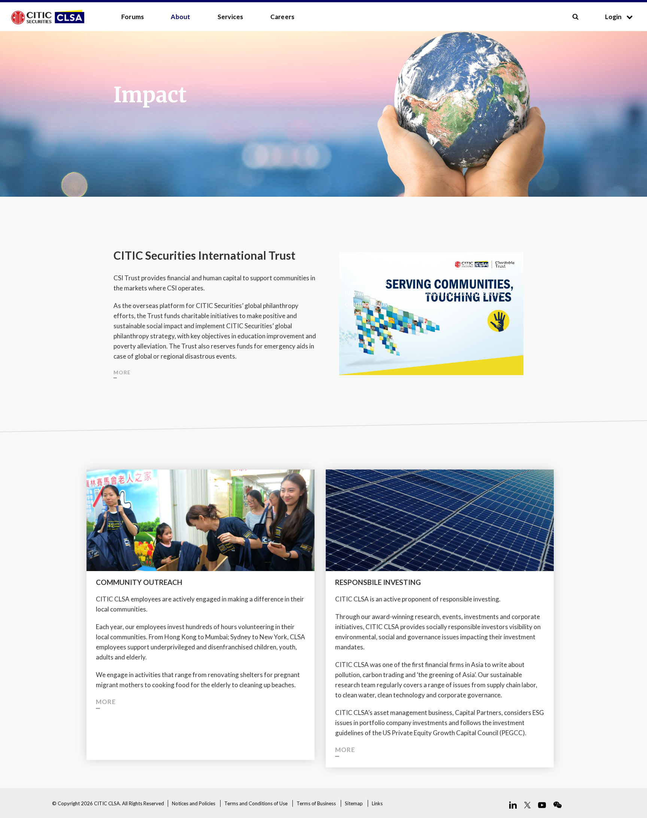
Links (377, 803)
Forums (132, 17)
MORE (122, 372)
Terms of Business (316, 803)
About (180, 17)
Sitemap (354, 803)
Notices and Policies (193, 803)
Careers (282, 17)
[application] (431, 304)
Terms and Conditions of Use (256, 803)
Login (614, 17)
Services (230, 17)
